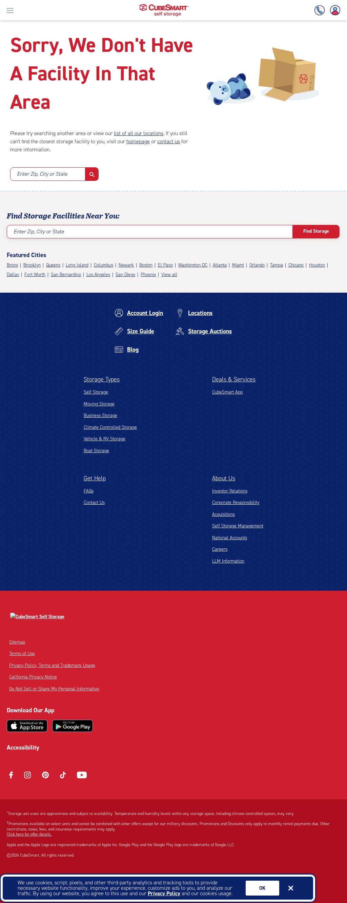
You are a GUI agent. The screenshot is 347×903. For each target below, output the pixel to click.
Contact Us (94, 502)
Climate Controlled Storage (110, 427)
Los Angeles (98, 274)
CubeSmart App (227, 392)
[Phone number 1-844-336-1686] (320, 10)
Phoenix (148, 274)
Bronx (12, 265)
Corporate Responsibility (235, 502)
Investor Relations (229, 491)
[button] (92, 174)
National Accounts (229, 537)
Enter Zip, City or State (42, 173)
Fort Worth (34, 274)
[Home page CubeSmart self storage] (164, 6)
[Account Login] (333, 10)
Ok (262, 888)
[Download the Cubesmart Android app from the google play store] (72, 726)
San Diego (125, 274)
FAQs (89, 491)
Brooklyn (32, 265)
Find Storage (316, 231)
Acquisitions (223, 514)
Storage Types (102, 379)
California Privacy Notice (33, 677)
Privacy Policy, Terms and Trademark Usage (52, 665)
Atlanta (220, 265)
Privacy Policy (164, 893)
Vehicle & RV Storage (104, 439)
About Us (223, 478)
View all (169, 274)
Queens (53, 265)
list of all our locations (138, 133)
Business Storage (100, 415)
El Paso (165, 265)
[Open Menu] (10, 10)
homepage (138, 141)
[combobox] (47, 174)
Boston (145, 265)
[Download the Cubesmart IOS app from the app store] (27, 726)
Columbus (103, 265)
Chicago (296, 265)
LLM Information (228, 561)
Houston (317, 265)
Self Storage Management (237, 526)
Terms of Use (22, 653)
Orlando (257, 265)
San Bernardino (66, 274)
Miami (238, 265)
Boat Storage (96, 450)
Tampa (276, 265)
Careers (219, 549)
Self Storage (96, 392)
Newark (126, 265)
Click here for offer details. (29, 834)
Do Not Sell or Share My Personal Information (54, 689)
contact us (168, 141)
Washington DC (192, 265)
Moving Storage (99, 404)
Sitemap (17, 642)
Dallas (13, 274)
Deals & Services (234, 379)
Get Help (95, 478)
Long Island (77, 265)
